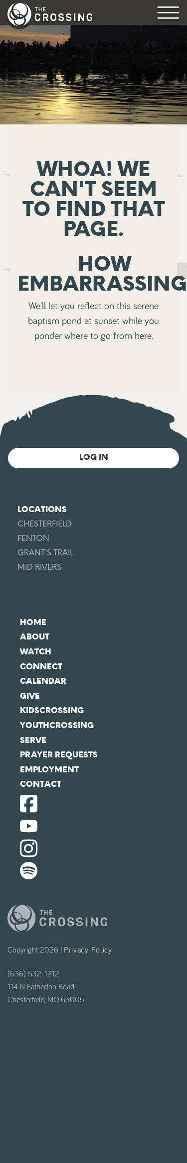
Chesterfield (44, 524)
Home (33, 622)
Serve (33, 740)
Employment (49, 769)
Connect (41, 666)
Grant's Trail (45, 552)
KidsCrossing (52, 710)
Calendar (43, 681)
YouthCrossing (57, 725)
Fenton (33, 538)
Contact (40, 784)
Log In (93, 457)
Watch (35, 651)
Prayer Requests (59, 754)
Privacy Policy (88, 950)
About (34, 636)
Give (30, 696)
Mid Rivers (39, 567)
